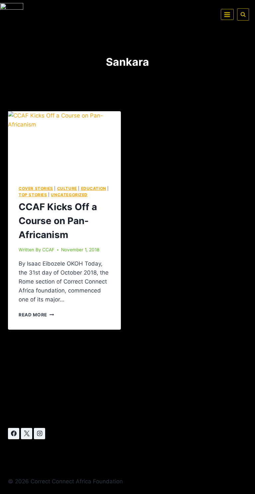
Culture (67, 188)
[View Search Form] (243, 14)
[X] (26, 433)
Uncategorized (69, 194)
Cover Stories (36, 188)
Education (93, 188)
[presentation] (64, 143)
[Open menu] (227, 14)
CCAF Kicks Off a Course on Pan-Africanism (58, 220)
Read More (36, 314)
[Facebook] (13, 433)
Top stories (33, 194)
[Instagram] (39, 433)
